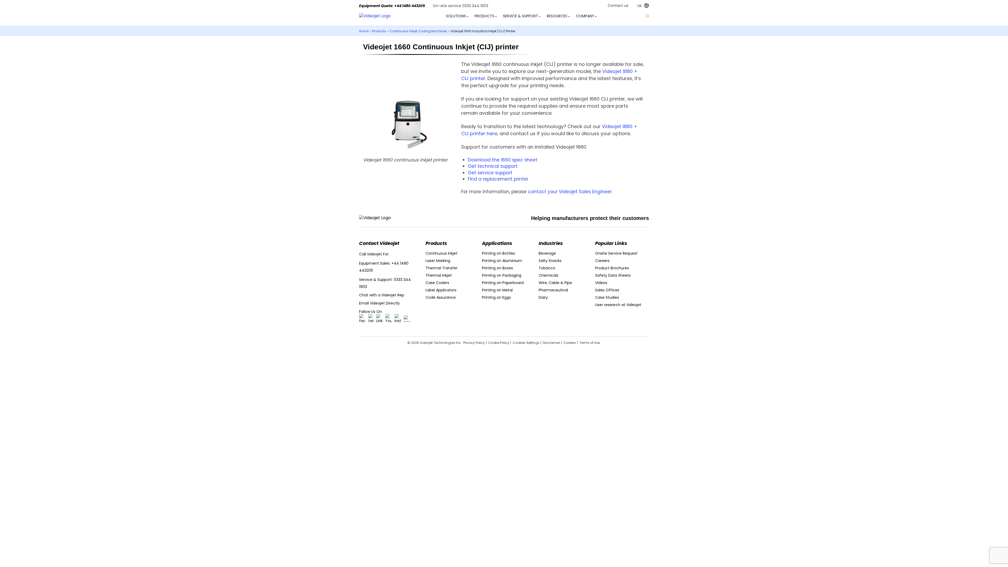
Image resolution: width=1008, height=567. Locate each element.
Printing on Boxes (497, 268)
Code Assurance (441, 297)
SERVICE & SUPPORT (520, 16)
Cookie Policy (498, 342)
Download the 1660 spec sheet (502, 160)
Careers (602, 260)
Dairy (543, 297)
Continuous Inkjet (442, 253)
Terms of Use (589, 342)
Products (379, 31)
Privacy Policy (474, 342)
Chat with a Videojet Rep (381, 295)
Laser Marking (438, 260)
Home (364, 31)
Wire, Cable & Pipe (555, 282)
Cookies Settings (526, 342)
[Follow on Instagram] (398, 319)
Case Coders (437, 282)
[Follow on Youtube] (388, 319)
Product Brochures (612, 268)
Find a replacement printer (498, 179)
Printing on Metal (497, 290)
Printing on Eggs (496, 297)
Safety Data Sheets (613, 275)
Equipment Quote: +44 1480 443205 (392, 5)
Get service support (490, 173)
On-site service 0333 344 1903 (460, 5)
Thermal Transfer (442, 268)
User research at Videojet (618, 304)
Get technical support (493, 166)
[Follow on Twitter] (371, 319)
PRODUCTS (484, 16)
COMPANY (585, 16)
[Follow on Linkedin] (379, 319)
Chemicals (548, 275)
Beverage (547, 253)
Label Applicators (441, 290)
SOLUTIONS (456, 16)
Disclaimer (551, 342)
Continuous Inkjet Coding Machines (418, 31)
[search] (647, 16)
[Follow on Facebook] (362, 319)
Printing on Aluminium (502, 260)
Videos (601, 282)
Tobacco (547, 268)
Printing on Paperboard (503, 282)
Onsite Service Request (616, 253)
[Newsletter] (407, 319)
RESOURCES (557, 16)
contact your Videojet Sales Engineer (570, 191)
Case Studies (607, 297)
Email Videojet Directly (379, 303)
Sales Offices (607, 290)
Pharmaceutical (553, 290)
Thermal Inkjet (439, 275)
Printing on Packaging (501, 275)
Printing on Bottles (498, 253)
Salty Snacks (550, 260)
